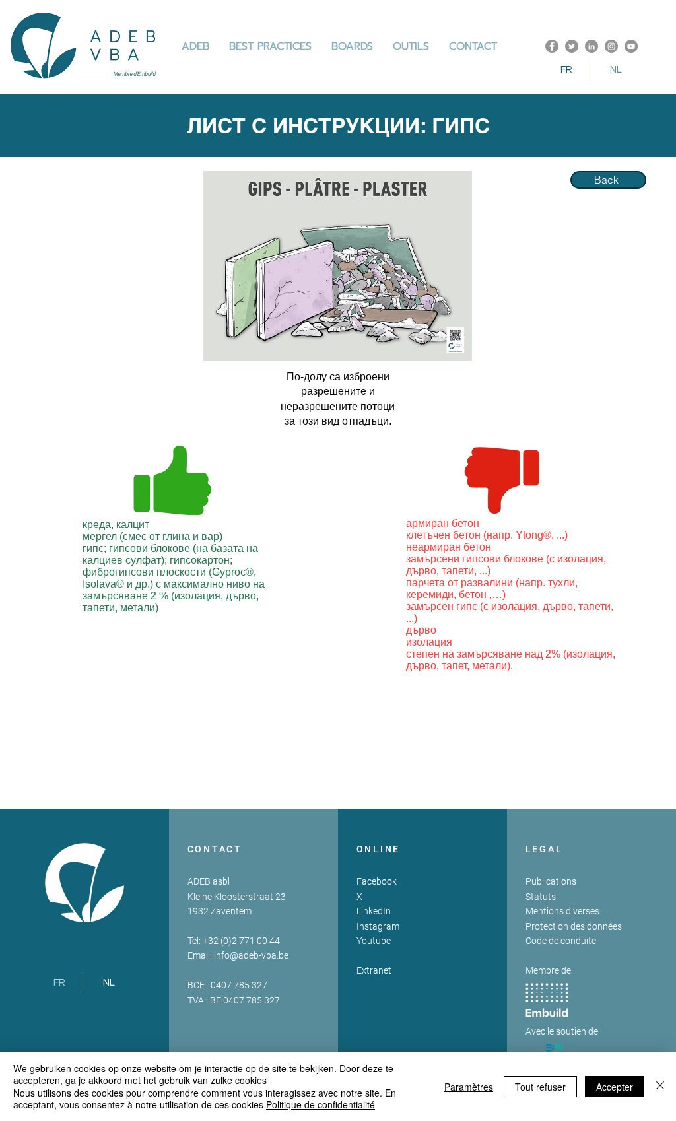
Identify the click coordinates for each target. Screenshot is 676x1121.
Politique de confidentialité (320, 1104)
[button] (270, 46)
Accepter (614, 1086)
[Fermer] (660, 1086)
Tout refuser (540, 1086)
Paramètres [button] (468, 1086)
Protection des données (573, 926)
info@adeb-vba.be (251, 955)
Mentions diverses (562, 911)
